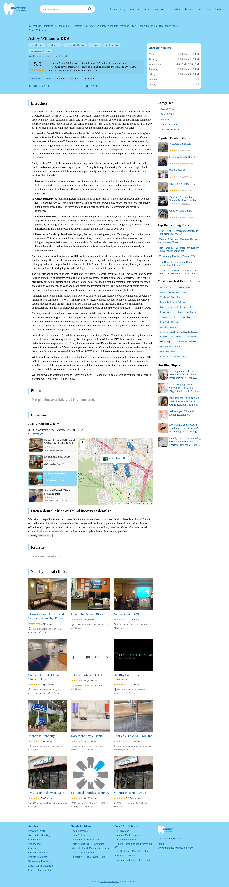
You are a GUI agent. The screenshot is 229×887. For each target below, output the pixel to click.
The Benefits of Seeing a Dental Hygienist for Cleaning (175, 263)
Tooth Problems (181, 9)
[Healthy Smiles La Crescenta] (133, 655)
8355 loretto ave (168, 327)
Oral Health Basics (210, 9)
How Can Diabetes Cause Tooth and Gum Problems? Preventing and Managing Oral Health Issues (178, 428)
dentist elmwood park (170, 346)
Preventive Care (36, 830)
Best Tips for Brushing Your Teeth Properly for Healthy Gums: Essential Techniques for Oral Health (178, 401)
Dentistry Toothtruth (42, 25)
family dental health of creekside (176, 307)
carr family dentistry (170, 322)
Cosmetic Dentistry (38, 852)
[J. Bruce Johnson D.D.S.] (90, 655)
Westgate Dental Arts (180, 146)
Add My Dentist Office (40, 535)
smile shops (165, 341)
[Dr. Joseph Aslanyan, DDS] (47, 772)
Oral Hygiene (121, 830)
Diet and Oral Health (125, 839)
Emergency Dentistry (39, 861)
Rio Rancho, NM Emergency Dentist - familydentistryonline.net (179, 249)
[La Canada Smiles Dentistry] (90, 772)
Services (158, 9)
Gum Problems (79, 835)
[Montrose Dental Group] (133, 772)
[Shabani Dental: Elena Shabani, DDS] (47, 655)
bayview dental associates (172, 356)
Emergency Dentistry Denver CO (177, 256)
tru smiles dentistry (186, 341)
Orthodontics (35, 839)
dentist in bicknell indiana (172, 302)
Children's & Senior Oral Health (88, 856)
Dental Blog (117, 9)
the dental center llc (170, 297)
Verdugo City (127, 25)
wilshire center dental (170, 336)
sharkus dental (184, 287)
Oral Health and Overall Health (131, 851)
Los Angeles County (95, 25)
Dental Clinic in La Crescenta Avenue (156, 25)
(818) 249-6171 (41, 85)
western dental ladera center (173, 292)
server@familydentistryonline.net (175, 847)
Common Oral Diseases (127, 835)
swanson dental (167, 317)
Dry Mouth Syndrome (83, 852)
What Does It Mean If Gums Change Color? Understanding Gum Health (178, 272)
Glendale (113, 25)
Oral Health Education (40, 870)
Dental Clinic (137, 9)
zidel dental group (187, 312)
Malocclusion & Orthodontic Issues (90, 848)
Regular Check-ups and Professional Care (135, 845)
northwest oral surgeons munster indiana (179, 332)
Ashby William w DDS (40, 29)
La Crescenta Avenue (40, 51)
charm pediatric (188, 317)
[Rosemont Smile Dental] (90, 716)
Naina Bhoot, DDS (117, 458)
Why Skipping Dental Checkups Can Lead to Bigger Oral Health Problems (184, 388)
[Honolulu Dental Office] (90, 594)
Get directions (35, 433)
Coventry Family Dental (182, 160)
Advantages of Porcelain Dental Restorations (182, 413)
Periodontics (34, 843)
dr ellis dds (165, 287)
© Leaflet (118, 503)
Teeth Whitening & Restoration (87, 843)
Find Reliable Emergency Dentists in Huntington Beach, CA (178, 232)
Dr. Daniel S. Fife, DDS (182, 186)
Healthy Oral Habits (125, 855)
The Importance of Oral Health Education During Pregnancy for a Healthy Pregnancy (177, 375)
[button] (115, 467)
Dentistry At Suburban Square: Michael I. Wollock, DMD (184, 200)
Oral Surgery (35, 848)
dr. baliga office (167, 351)
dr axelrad (191, 336)
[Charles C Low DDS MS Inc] (133, 716)
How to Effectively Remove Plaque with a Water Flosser (177, 241)
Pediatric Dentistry (38, 856)
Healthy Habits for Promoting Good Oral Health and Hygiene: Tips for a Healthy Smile (179, 442)
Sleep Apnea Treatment (40, 865)
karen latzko (166, 312)
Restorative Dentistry (39, 835)
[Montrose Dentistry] (47, 716)
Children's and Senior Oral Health (132, 860)
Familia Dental (181, 173)
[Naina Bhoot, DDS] (133, 594)
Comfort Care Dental (181, 213)
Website (94, 85)
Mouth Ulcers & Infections (85, 839)
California (77, 25)
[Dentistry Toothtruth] (14, 9)
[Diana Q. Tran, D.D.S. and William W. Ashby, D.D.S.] (47, 594)
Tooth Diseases (79, 830)
